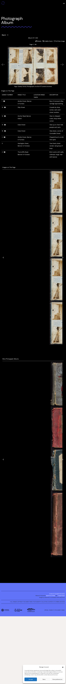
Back (4, 35)
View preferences (57, 679)
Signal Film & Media (50, 617)
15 (3, 125)
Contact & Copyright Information (57, 615)
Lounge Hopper (61, 617)
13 (3, 107)
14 (3, 116)
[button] (63, 667)
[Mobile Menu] (64, 3)
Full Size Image (60, 41)
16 (3, 131)
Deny (44, 679)
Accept (31, 679)
